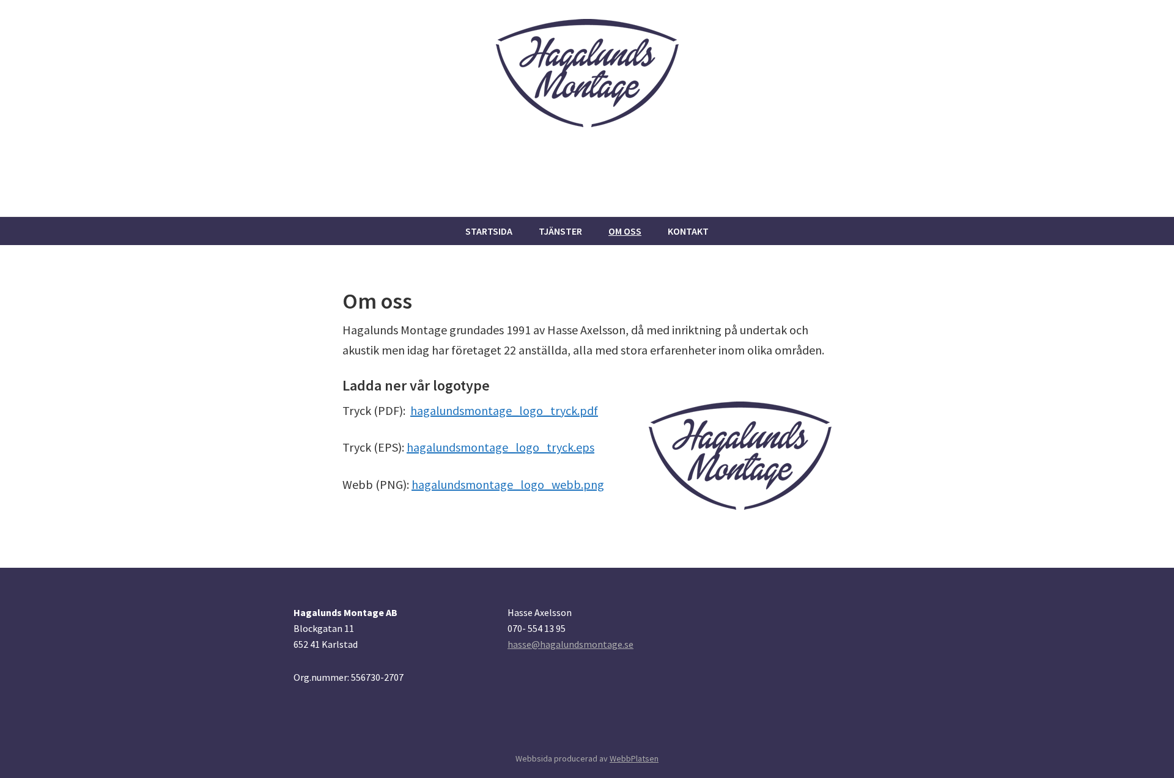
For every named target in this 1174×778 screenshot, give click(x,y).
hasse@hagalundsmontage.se (570, 644)
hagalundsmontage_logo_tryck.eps (500, 447)
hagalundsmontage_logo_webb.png (508, 484)
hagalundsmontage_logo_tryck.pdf (504, 410)
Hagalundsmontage (372, 187)
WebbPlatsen (634, 758)
